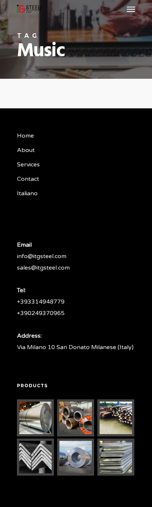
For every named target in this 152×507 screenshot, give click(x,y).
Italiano (27, 193)
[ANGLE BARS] (36, 457)
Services (28, 164)
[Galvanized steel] (36, 417)
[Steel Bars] (116, 417)
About (26, 150)
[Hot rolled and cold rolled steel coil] (76, 417)
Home (25, 135)
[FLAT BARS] (116, 457)
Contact (28, 179)
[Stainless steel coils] (76, 457)
